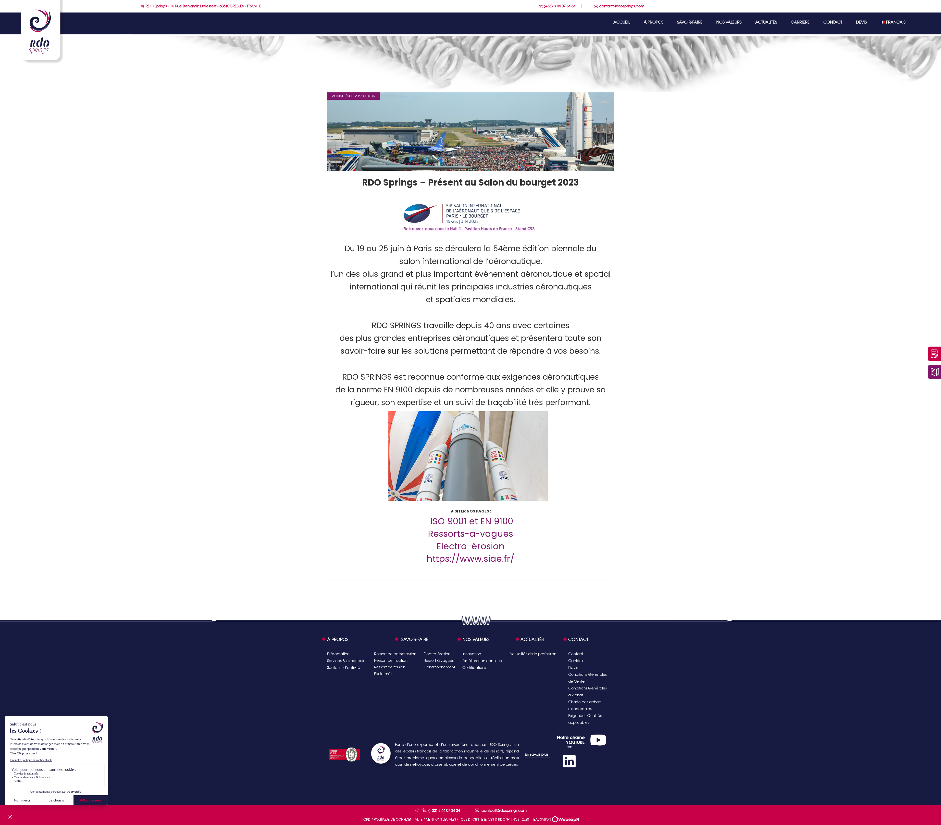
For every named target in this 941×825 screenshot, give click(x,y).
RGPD (366, 819)
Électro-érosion (437, 654)
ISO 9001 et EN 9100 (471, 521)
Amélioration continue (482, 661)
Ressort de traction (391, 660)
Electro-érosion (470, 546)
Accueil (621, 22)
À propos (653, 22)
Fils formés (383, 674)
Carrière (800, 22)
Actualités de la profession (353, 96)
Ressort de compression (395, 654)
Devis (861, 22)
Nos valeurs (729, 22)
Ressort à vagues (439, 660)
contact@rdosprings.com (621, 6)
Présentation (338, 654)
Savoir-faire (690, 22)
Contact (832, 22)
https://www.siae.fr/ (470, 558)
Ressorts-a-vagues (470, 533)
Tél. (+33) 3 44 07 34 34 (440, 810)
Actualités (766, 22)
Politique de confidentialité (398, 819)
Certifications (474, 667)
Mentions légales (441, 819)
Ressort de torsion (389, 667)
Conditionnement (439, 667)
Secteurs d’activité (343, 667)
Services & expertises (345, 661)
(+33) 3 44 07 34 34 (559, 6)
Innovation (471, 654)
